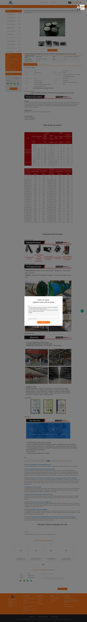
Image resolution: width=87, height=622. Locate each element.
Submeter (43, 322)
